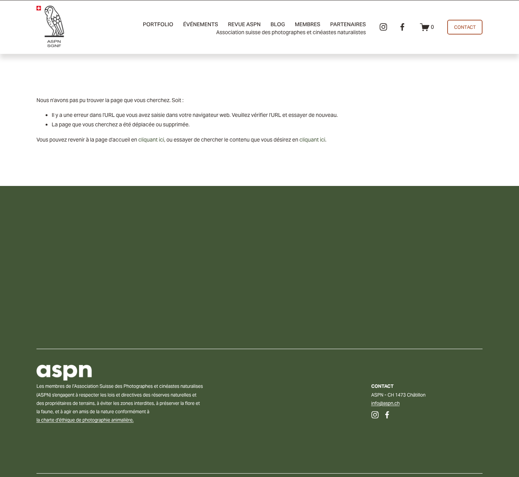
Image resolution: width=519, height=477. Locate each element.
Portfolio (158, 24)
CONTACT (465, 27)
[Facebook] (402, 26)
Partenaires (348, 24)
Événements (200, 24)
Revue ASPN (244, 24)
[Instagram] (383, 26)
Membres (307, 24)
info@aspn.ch (385, 403)
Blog (278, 24)
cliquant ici (151, 139)
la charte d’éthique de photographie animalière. (85, 420)
